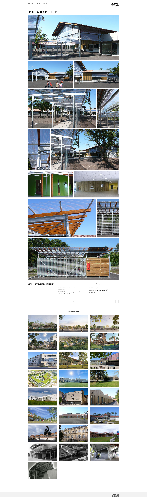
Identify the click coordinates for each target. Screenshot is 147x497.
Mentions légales (33, 495)
